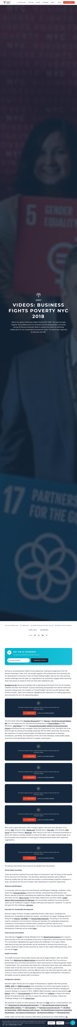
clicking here (29, 998)
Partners (46, 2)
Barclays (47, 721)
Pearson (17, 919)
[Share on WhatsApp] (38, 635)
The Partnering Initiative (45, 1012)
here (35, 928)
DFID (12, 986)
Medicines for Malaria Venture (24, 960)
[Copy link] (46, 635)
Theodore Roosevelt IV (32, 721)
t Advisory (23, 893)
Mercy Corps (24, 898)
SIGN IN (59, 2)
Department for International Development (23, 1005)
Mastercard (30, 830)
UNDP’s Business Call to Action (28, 1010)
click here (29, 905)
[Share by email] (35, 635)
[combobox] (18, 660)
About (53, 2)
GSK (12, 830)
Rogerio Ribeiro (54, 723)
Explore (31, 2)
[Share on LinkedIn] (42, 635)
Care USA (50, 830)
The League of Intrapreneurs (25, 1012)
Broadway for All (11, 685)
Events (38, 2)
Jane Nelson (17, 726)
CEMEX (7, 986)
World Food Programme (52, 937)
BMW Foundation (24, 986)
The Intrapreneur (24, 993)
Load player (30, 713)
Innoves (16, 893)
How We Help (22, 2)
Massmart (28, 832)
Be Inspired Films (63, 1012)
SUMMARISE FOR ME (39, 660)
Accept (60, 1022)
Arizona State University (40, 919)
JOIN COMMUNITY (69, 2)
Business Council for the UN (49, 1008)
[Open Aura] (72, 1022)
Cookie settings (70, 1022)
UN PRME (24, 919)
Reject (51, 1022)
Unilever (51, 993)
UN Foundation (30, 1008)
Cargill (19, 937)
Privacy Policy (13, 1024)
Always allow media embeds (45, 713)
